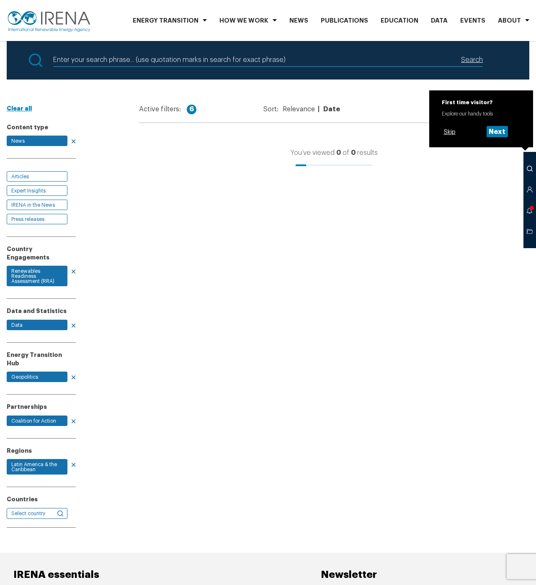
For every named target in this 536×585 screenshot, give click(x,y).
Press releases (27, 219)
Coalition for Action (33, 420)
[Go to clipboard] (529, 231)
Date (331, 109)
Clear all (19, 108)
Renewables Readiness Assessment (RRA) (32, 276)
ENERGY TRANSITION (165, 21)
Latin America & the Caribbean (34, 467)
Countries (22, 499)
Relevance (299, 109)
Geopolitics (24, 377)
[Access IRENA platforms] (529, 189)
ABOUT (509, 21)
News (298, 21)
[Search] (529, 168)
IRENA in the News (33, 205)
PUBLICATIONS (344, 21)
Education (399, 21)
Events (472, 21)
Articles (20, 176)
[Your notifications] (529, 210)
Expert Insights (28, 190)
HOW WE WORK (243, 21)
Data (439, 21)
